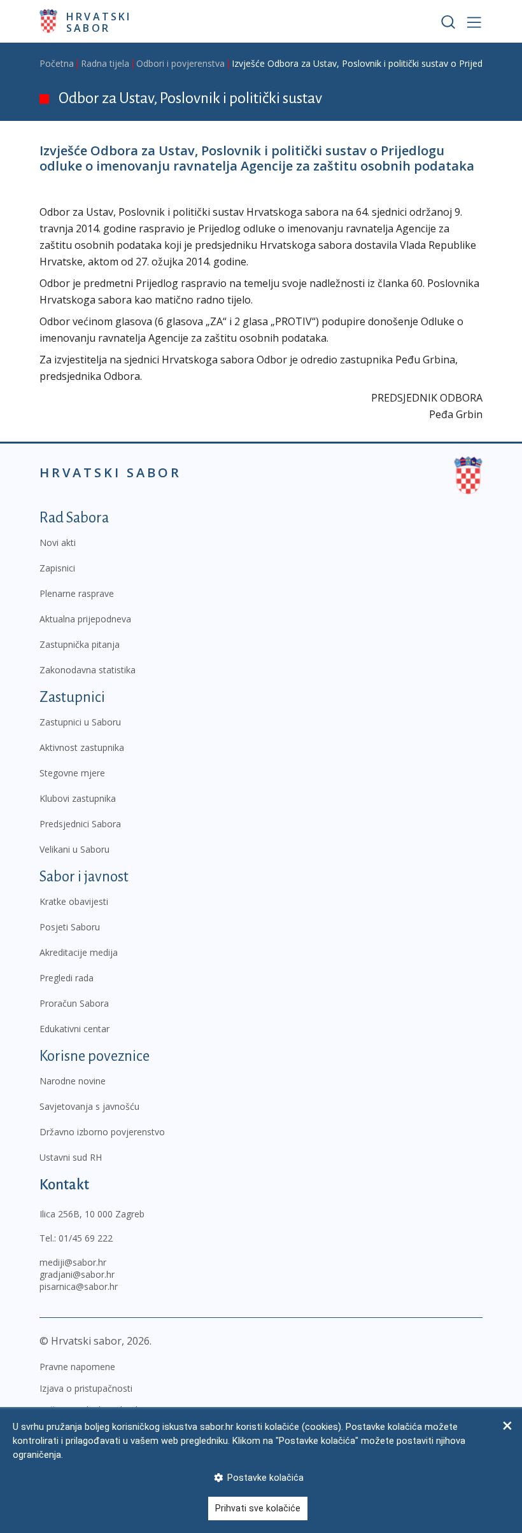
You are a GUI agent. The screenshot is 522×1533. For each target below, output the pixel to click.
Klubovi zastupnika (77, 798)
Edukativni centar (74, 1029)
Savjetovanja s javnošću (89, 1106)
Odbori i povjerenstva (180, 63)
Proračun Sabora (74, 1003)
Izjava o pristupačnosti (85, 1388)
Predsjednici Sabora (80, 824)
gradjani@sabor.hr (77, 1274)
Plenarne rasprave (76, 593)
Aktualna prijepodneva (85, 619)
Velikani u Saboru (74, 849)
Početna (56, 63)
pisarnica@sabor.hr (78, 1286)
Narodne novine (72, 1081)
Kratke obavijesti (73, 901)
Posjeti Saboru (69, 927)
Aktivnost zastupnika (81, 747)
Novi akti (57, 542)
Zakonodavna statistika (87, 670)
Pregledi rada (66, 978)
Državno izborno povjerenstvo (102, 1132)
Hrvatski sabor (99, 22)
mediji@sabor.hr (72, 1262)
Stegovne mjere (72, 773)
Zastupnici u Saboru (80, 722)
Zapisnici (57, 568)
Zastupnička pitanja (79, 644)
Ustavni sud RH (70, 1157)
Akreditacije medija (78, 952)
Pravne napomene (77, 1367)
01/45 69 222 (86, 1238)
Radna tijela (105, 63)
